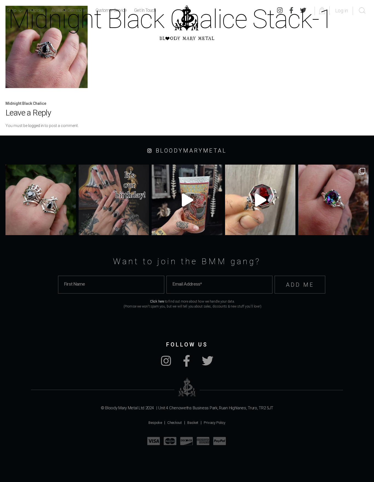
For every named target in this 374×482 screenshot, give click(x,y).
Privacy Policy (215, 423)
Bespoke (155, 423)
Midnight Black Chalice (25, 103)
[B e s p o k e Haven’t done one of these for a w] (260, 200)
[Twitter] (207, 364)
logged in (36, 125)
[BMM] (187, 387)
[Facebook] (186, 364)
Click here (157, 301)
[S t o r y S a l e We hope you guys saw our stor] (333, 200)
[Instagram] (166, 364)
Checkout (174, 423)
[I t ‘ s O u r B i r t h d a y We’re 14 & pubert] (114, 200)
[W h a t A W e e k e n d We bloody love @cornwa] (187, 200)
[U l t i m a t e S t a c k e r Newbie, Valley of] (40, 200)
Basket (192, 423)
